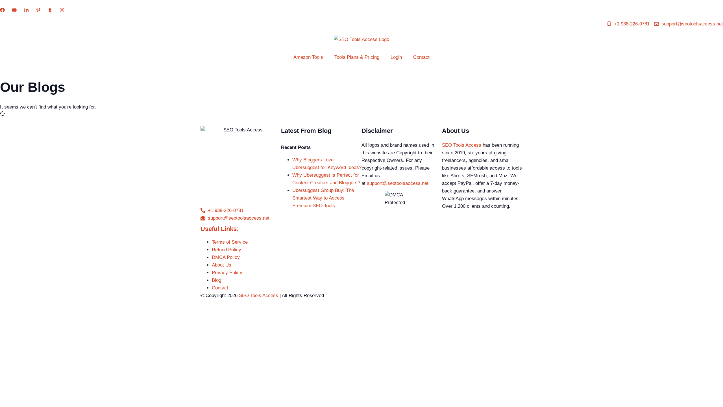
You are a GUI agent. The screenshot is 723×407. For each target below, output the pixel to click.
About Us (221, 265)
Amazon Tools (308, 57)
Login (396, 57)
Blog (216, 280)
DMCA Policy (226, 257)
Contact (421, 57)
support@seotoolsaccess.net (397, 183)
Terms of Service (230, 242)
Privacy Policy (227, 272)
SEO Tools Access (461, 145)
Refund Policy (226, 249)
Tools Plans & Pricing (356, 57)
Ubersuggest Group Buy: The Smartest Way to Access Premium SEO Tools (323, 198)
